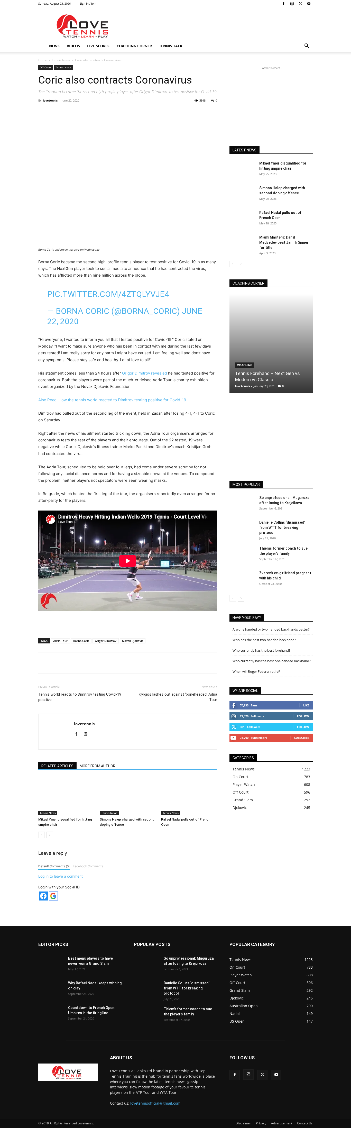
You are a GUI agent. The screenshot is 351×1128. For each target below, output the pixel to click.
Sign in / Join (88, 3)
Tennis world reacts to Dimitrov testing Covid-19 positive (79, 697)
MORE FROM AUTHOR (97, 766)
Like (306, 705)
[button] (306, 46)
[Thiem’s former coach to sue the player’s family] (242, 555)
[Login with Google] (53, 896)
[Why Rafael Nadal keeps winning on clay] (51, 989)
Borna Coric (81, 641)
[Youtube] (309, 3)
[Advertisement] (219, 26)
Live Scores (98, 45)
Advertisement (281, 1123)
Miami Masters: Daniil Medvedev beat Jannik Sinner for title (284, 242)
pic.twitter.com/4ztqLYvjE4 (108, 294)
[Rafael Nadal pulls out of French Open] (189, 796)
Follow (303, 716)
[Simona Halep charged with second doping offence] (128, 796)
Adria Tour (60, 641)
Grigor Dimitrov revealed (145, 373)
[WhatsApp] (110, 112)
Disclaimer (243, 1123)
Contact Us (305, 1123)
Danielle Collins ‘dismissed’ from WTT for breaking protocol (282, 527)
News (54, 45)
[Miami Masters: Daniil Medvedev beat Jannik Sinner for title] (242, 244)
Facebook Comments (88, 866)
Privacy (261, 1123)
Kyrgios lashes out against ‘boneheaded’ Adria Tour (178, 697)
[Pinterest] (98, 112)
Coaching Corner (134, 45)
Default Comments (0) (54, 866)
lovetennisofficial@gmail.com (155, 1103)
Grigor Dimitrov (105, 641)
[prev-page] (41, 835)
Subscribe (301, 738)
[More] (145, 112)
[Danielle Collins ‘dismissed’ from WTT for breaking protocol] (242, 529)
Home (42, 60)
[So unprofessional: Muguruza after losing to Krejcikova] (242, 504)
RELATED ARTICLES (57, 766)
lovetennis (50, 100)
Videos (73, 45)
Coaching (244, 365)
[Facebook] (283, 3)
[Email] (133, 112)
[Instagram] (292, 3)
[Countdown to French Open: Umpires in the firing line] (51, 1014)
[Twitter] (300, 3)
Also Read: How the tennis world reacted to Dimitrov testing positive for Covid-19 (112, 399)
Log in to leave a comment (60, 876)
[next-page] (50, 835)
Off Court (45, 67)
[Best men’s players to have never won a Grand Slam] (51, 965)
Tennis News (61, 60)
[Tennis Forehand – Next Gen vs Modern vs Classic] (271, 343)
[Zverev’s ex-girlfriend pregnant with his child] (242, 579)
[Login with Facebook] (43, 896)
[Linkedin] (122, 112)
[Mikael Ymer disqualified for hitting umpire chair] (66, 796)
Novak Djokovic (132, 641)
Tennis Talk (170, 45)
